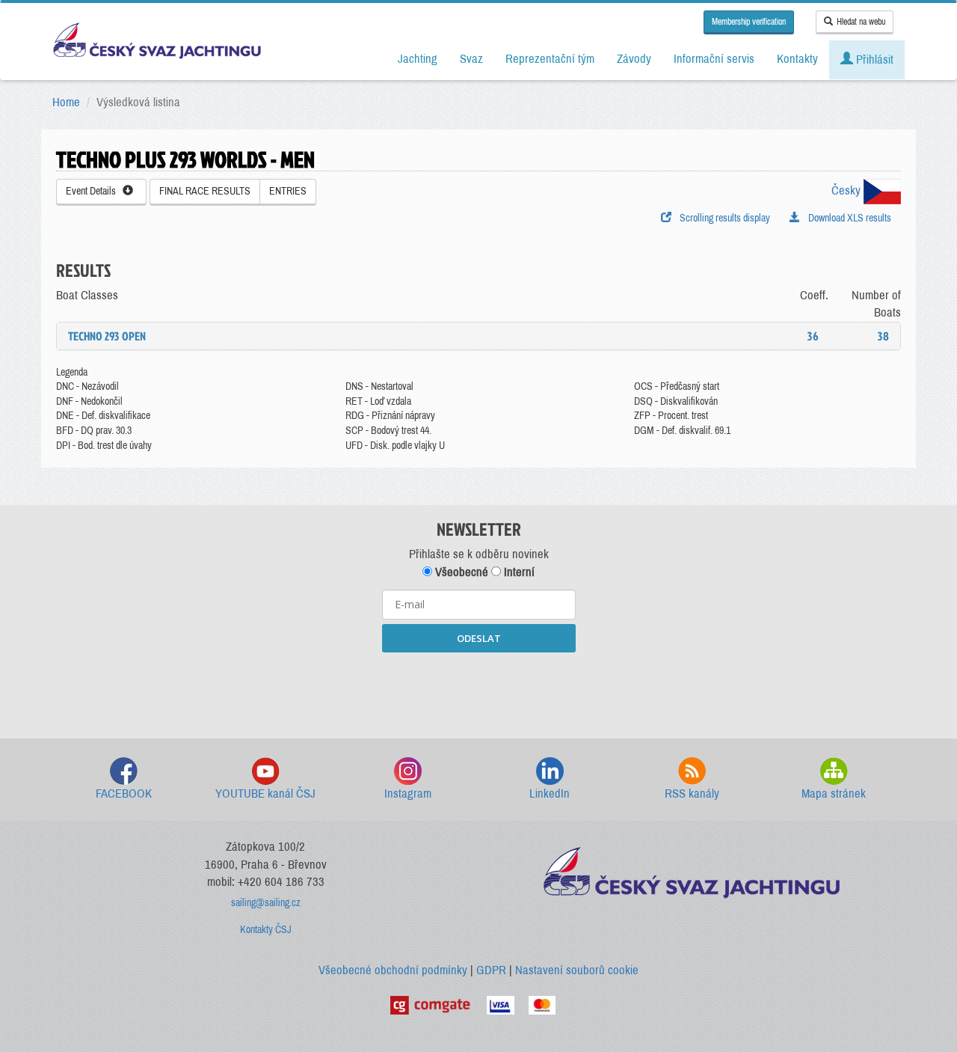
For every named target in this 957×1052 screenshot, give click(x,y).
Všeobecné (460, 572)
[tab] (478, 335)
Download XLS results (847, 218)
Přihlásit (873, 59)
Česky (847, 190)
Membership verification (749, 21)
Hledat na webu (861, 21)
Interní (518, 572)
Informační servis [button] (714, 58)
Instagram (407, 793)
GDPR (491, 970)
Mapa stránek (833, 793)
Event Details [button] (94, 191)
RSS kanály (692, 793)
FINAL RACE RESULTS (204, 191)
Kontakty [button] (797, 58)
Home (66, 102)
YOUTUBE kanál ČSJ (265, 793)
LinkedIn (549, 793)
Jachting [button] (417, 58)
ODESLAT (479, 638)
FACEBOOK (124, 793)
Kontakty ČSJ (266, 929)
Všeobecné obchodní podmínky (393, 970)
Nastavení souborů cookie (576, 970)
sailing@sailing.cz (266, 902)
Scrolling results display (722, 218)
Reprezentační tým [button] (549, 58)
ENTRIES (288, 191)
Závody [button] (634, 58)
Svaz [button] (471, 58)
